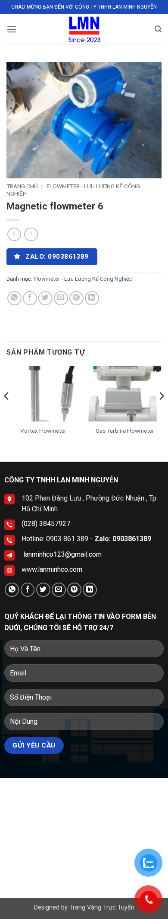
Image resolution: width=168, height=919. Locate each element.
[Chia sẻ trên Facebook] (30, 298)
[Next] (161, 413)
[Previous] (7, 413)
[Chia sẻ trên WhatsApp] (14, 298)
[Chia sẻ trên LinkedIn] (92, 298)
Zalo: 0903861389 (122, 539)
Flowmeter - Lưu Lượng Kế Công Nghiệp (83, 279)
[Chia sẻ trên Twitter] (45, 298)
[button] (11, 29)
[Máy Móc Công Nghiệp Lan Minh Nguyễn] (84, 29)
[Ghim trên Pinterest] (76, 298)
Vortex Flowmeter (43, 430)
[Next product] (14, 234)
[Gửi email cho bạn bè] (61, 298)
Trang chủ (22, 186)
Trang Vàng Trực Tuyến (101, 907)
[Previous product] (30, 234)
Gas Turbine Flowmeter (125, 430)
